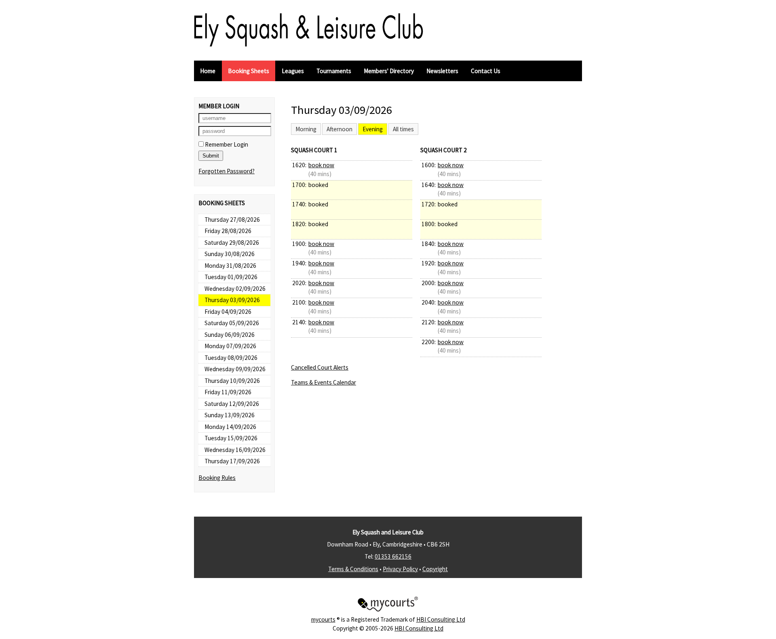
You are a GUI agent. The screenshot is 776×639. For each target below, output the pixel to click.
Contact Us (485, 71)
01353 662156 (393, 556)
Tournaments (333, 71)
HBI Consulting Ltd (440, 619)
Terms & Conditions (353, 569)
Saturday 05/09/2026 (232, 323)
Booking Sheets (248, 71)
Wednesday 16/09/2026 (235, 450)
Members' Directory (389, 71)
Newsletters (442, 71)
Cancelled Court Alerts (319, 367)
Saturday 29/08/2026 (232, 242)
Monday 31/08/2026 (230, 265)
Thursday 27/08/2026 (232, 219)
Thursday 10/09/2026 (232, 381)
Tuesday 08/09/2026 (231, 358)
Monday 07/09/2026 (230, 346)
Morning (305, 129)
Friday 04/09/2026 (228, 311)
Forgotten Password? (226, 171)
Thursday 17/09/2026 (232, 461)
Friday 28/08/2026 (228, 231)
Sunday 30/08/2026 (230, 254)
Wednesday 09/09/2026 (235, 369)
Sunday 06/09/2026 (230, 334)
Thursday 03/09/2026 (232, 300)
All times (403, 129)
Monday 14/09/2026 (230, 427)
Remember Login (226, 144)
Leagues (293, 71)
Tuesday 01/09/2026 (231, 277)
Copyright (435, 569)
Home (207, 71)
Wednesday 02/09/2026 (235, 288)
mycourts (323, 619)
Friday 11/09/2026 (228, 392)
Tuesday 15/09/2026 (231, 438)
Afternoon (339, 129)
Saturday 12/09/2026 (232, 404)
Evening (373, 129)
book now (321, 165)
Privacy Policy (400, 569)
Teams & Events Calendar (323, 382)
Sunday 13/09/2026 (230, 415)
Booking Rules (217, 477)
